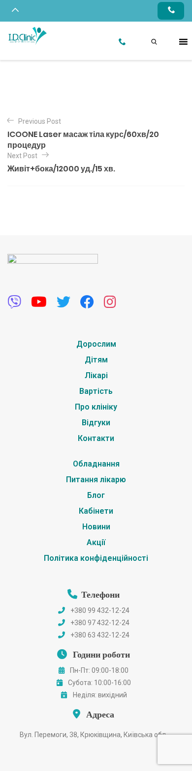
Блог (96, 495)
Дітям (96, 359)
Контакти (96, 438)
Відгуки (96, 422)
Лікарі (96, 375)
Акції (96, 542)
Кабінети (96, 511)
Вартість (96, 391)
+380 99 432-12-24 (99, 610)
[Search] (144, 31)
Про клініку (96, 407)
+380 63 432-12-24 (99, 635)
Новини (96, 526)
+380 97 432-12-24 (99, 623)
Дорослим (96, 344)
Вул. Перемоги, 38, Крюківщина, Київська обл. (93, 735)
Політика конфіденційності (96, 558)
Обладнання (96, 463)
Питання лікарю (96, 479)
